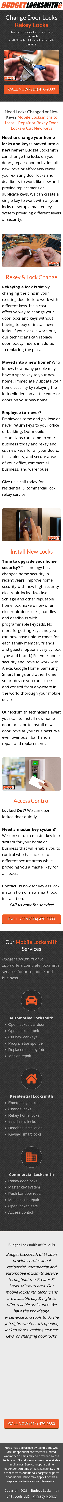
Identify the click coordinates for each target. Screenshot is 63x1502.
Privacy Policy (44, 1496)
